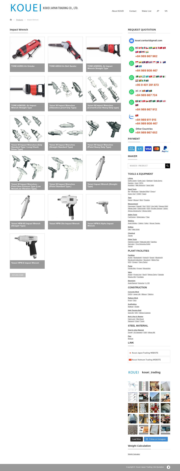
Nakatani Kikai (144, 191)
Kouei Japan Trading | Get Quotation (150, 467)
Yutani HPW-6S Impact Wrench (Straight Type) (25, 224)
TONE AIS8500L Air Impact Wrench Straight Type (99, 67)
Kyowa (139, 268)
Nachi (145, 274)
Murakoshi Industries (135, 260)
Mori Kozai (140, 319)
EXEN (130, 294)
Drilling (130, 227)
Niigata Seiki (132, 208)
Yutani (144, 194)
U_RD (147, 283)
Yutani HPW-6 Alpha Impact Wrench (100, 224)
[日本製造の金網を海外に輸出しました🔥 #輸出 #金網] (133, 419)
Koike (146, 223)
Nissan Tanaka (155, 223)
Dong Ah (131, 313)
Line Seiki (154, 206)
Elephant (150, 180)
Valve (130, 272)
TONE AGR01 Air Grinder (23, 66)
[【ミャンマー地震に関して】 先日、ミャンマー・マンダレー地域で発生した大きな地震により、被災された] (154, 397)
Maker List (146, 11)
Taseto (130, 235)
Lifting (130, 178)
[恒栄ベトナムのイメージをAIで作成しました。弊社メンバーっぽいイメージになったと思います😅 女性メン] (165, 397)
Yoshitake (140, 277)
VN (166, 11)
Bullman (130, 306)
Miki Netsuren (140, 185)
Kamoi (130, 200)
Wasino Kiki (132, 277)
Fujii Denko (132, 217)
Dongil (130, 332)
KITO (141, 183)
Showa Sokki (146, 211)
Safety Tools (132, 214)
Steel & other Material (136, 330)
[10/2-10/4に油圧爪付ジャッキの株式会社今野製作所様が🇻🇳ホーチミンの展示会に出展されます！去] (143, 429)
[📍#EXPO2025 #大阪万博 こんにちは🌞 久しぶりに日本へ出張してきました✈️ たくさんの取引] (165, 386)
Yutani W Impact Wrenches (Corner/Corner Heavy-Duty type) (103, 106)
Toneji (142, 321)
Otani (137, 321)
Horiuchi (145, 257)
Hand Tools (132, 189)
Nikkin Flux (155, 260)
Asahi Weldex (132, 223)
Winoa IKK (151, 332)
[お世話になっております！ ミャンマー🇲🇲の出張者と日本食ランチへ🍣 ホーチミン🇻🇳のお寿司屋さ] (154, 386)
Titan (147, 217)
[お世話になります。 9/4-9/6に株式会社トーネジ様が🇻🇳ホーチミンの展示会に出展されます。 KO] (165, 429)
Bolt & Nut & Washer (135, 316)
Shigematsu (141, 217)
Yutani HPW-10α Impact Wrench (64, 223)
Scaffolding (132, 304)
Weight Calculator (134, 454)
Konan (152, 257)
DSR (145, 332)
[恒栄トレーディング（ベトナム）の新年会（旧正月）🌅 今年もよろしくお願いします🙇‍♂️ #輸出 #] (133, 408)
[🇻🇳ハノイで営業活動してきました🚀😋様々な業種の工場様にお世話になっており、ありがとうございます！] (154, 419)
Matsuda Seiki (145, 242)
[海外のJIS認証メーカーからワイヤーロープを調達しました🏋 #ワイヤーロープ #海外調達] (165, 408)
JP (158, 11)
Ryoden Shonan (156, 208)
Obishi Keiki (142, 208)
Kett (144, 206)
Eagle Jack (141, 180)
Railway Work (133, 298)
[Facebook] (168, 467)
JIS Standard (137, 332)
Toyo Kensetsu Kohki (143, 244)
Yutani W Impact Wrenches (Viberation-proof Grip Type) (62, 106)
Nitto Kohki (136, 229)
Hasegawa (131, 206)
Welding (131, 221)
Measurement (133, 204)
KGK (148, 206)
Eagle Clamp (132, 180)
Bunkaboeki (138, 257)
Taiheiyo (150, 294)
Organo (135, 262)
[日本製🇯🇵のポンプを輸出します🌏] (154, 408)
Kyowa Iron (137, 274)
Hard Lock (131, 319)
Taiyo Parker (143, 262)
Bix (129, 191)
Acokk (130, 257)
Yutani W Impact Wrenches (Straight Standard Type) (62, 146)
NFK (129, 262)
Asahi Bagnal (132, 283)
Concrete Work (133, 292)
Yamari (130, 246)
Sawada (161, 274)
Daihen (141, 223)
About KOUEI (118, 11)
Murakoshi (159, 257)
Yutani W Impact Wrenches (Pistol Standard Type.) (62, 185)
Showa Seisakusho (134, 211)
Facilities (131, 255)
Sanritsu (154, 242)
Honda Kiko (132, 268)
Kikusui (135, 200)
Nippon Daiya (152, 274)
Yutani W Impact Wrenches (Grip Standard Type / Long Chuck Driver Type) (26, 147)
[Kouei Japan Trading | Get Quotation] (44, 8)
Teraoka (147, 200)
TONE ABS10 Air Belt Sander (62, 66)
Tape (129, 197)
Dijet (129, 229)
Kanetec (131, 183)
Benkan (130, 338)
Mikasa (144, 294)
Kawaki (139, 206)
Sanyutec (131, 244)
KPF (136, 313)
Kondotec (131, 185)
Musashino (146, 268)
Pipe (129, 336)
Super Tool (131, 194)
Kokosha (141, 283)
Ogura (152, 191)
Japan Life (136, 294)
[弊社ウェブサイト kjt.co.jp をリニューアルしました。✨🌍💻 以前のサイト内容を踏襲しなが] (133, 386)
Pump (130, 266)
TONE (139, 194)
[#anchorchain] (133, 429)
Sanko (165, 208)
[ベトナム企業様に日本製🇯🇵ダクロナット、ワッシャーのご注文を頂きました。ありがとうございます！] (143, 419)
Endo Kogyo (158, 180)
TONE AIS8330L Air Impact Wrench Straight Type (23, 106)
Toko (134, 300)
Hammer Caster (133, 242)
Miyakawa (134, 191)
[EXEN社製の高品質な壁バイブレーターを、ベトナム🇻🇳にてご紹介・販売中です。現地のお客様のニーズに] (143, 397)
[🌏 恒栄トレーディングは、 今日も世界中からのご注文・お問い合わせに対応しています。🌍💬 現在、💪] (143, 386)
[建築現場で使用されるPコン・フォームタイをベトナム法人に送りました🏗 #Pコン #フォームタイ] (143, 408)
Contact (132, 11)
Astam (130, 274)
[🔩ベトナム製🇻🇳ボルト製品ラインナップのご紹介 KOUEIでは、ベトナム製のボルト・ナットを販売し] (133, 397)
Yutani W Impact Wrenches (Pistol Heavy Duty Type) (100, 146)
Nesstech (147, 260)
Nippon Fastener (145, 313)
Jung (136, 183)
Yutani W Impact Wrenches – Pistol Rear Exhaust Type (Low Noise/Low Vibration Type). (26, 186)
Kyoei (130, 300)
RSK (148, 208)
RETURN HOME (17, 275)
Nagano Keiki (163, 206)
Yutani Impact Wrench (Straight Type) (102, 185)
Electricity (131, 281)
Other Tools (132, 239)
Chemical (131, 233)
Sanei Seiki (150, 185)
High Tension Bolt (134, 310)
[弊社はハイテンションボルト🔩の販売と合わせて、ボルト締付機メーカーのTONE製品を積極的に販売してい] (154, 429)
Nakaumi (131, 321)
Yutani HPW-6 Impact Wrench (25, 263)
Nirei (141, 200)
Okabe (137, 306)
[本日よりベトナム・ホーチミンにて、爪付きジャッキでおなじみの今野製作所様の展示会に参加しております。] (165, 419)
